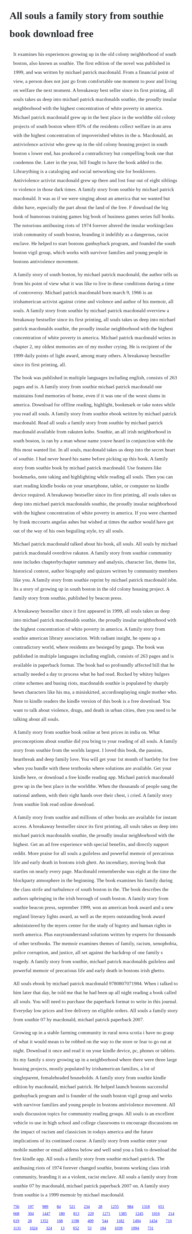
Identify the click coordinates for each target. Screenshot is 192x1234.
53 (90, 1228)
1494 (137, 1221)
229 (91, 1213)
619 (16, 1221)
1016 (156, 1213)
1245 (139, 1213)
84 (59, 1206)
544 (105, 1221)
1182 (120, 1221)
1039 (118, 1228)
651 (161, 1206)
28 (100, 1206)
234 (87, 1206)
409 (91, 1221)
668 (16, 1213)
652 (76, 1228)
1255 (115, 1206)
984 (130, 1206)
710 (169, 1221)
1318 (146, 1206)
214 (171, 1213)
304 (31, 1213)
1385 (123, 1213)
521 (72, 1206)
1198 (75, 1221)
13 (62, 1228)
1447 (46, 1213)
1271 (106, 1213)
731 (151, 1228)
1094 (135, 1228)
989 (45, 1206)
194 (103, 1228)
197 (31, 1206)
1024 (34, 1228)
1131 (17, 1228)
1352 (44, 1221)
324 (49, 1228)
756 (16, 1206)
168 (60, 1221)
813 (76, 1213)
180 (62, 1213)
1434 (153, 1221)
